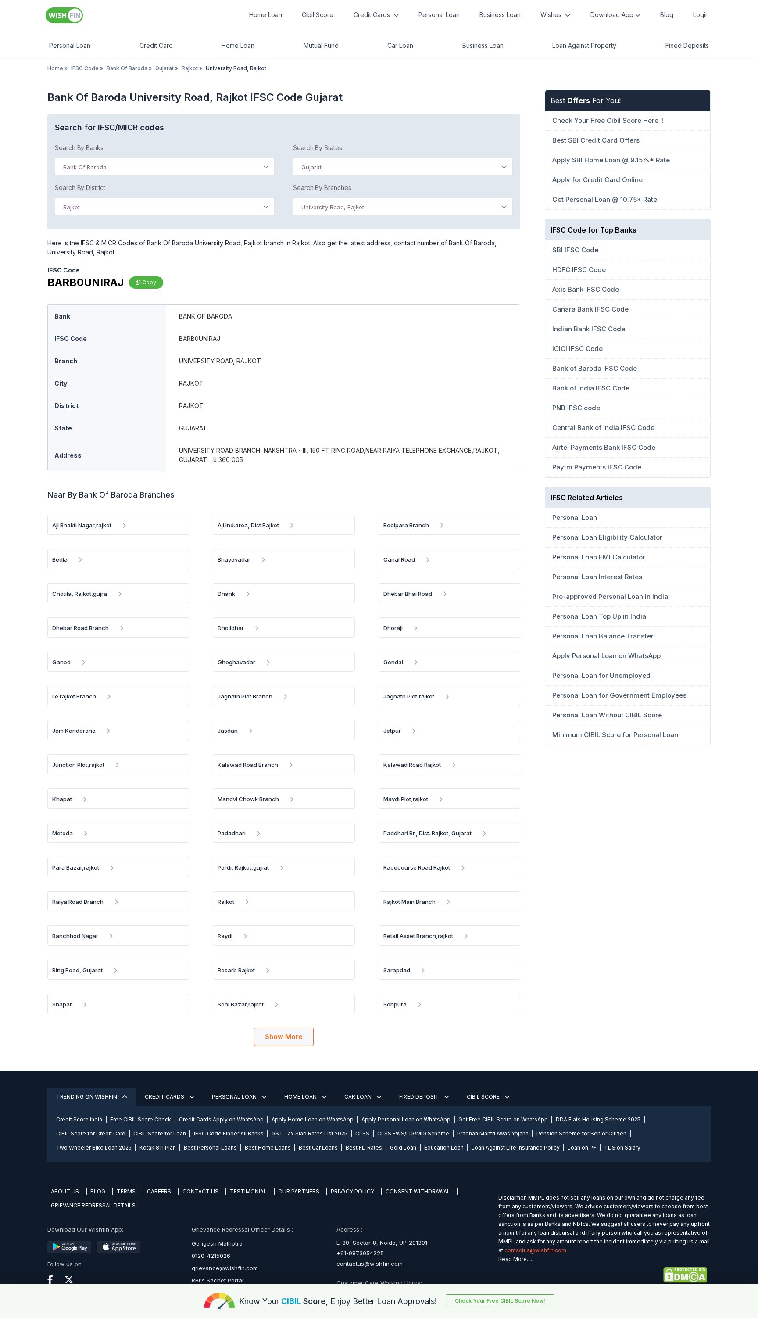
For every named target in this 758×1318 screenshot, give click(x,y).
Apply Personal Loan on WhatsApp (406, 1119)
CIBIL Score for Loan (159, 1133)
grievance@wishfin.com (225, 1267)
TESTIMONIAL (248, 1191)
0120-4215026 (211, 1255)
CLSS (362, 1133)
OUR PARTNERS (298, 1191)
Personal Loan (439, 14)
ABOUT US (65, 1191)
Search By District (80, 187)
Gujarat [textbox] (311, 167)
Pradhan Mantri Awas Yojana (493, 1133)
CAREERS (159, 1191)
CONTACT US (200, 1191)
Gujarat (164, 68)
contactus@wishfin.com (369, 1263)
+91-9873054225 (360, 1253)
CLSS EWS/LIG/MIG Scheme (413, 1133)
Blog (666, 14)
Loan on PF (582, 1147)
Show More (284, 1036)
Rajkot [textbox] (71, 207)
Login (701, 14)
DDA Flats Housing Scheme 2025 (598, 1119)
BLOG (97, 1191)
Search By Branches (322, 187)
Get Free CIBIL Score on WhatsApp (503, 1119)
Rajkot (190, 68)
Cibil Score (317, 14)
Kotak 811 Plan (157, 1147)
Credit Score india (79, 1119)
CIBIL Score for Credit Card (90, 1133)
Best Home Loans (268, 1147)
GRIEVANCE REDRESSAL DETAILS (93, 1205)
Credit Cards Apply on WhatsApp (221, 1119)
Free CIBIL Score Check (140, 1119)
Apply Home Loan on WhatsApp (313, 1119)
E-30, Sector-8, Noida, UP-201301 (381, 1242)
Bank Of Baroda (127, 68)
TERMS (126, 1191)
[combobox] (165, 166)
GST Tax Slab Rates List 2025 (309, 1133)
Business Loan (500, 14)
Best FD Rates (364, 1147)
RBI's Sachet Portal (217, 1280)
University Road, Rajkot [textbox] (332, 207)
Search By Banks (79, 147)
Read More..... (515, 1259)
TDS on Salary (622, 1147)
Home (55, 68)
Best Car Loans (318, 1147)
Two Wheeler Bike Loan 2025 (94, 1147)
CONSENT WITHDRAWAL (418, 1191)
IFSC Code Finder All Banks (229, 1133)
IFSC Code (85, 68)
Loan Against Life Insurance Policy (516, 1147)
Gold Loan (403, 1147)
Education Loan (444, 1147)
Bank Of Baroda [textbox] (85, 167)
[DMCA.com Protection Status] (602, 1275)
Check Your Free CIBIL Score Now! (500, 1300)
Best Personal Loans (210, 1147)
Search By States (317, 147)
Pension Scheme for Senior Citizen (581, 1133)
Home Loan (265, 14)
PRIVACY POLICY (352, 1191)
